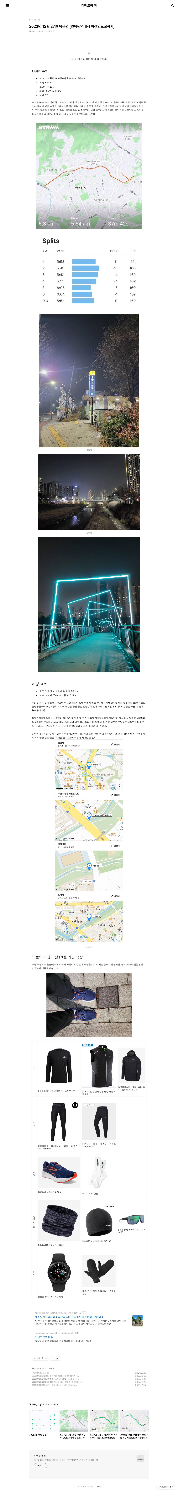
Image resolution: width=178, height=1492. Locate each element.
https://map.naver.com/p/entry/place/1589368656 (58, 1313)
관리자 (98, 1487)
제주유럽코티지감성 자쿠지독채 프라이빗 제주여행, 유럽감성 (69, 1316)
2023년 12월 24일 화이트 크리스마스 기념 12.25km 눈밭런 (54, 1379)
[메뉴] (7, 5)
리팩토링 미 (89, 5)
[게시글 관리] (46, 1358)
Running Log (36, 1368)
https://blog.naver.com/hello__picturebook (54, 1333)
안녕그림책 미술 (44, 1337)
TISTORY (89, 1487)
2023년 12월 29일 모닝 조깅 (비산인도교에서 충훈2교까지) (54, 1376)
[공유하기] (42, 1358)
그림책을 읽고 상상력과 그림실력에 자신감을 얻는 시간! (63, 1341)
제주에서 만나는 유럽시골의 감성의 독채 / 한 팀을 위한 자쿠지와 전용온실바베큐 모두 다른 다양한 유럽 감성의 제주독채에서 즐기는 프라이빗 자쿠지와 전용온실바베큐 (80, 1322)
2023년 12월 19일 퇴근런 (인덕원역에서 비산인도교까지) (53, 1385)
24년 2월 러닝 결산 (39, 1373)
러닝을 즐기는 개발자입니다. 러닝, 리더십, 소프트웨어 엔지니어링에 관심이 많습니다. (66, 1460)
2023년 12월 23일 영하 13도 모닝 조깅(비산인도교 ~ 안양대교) (55, 1382)
